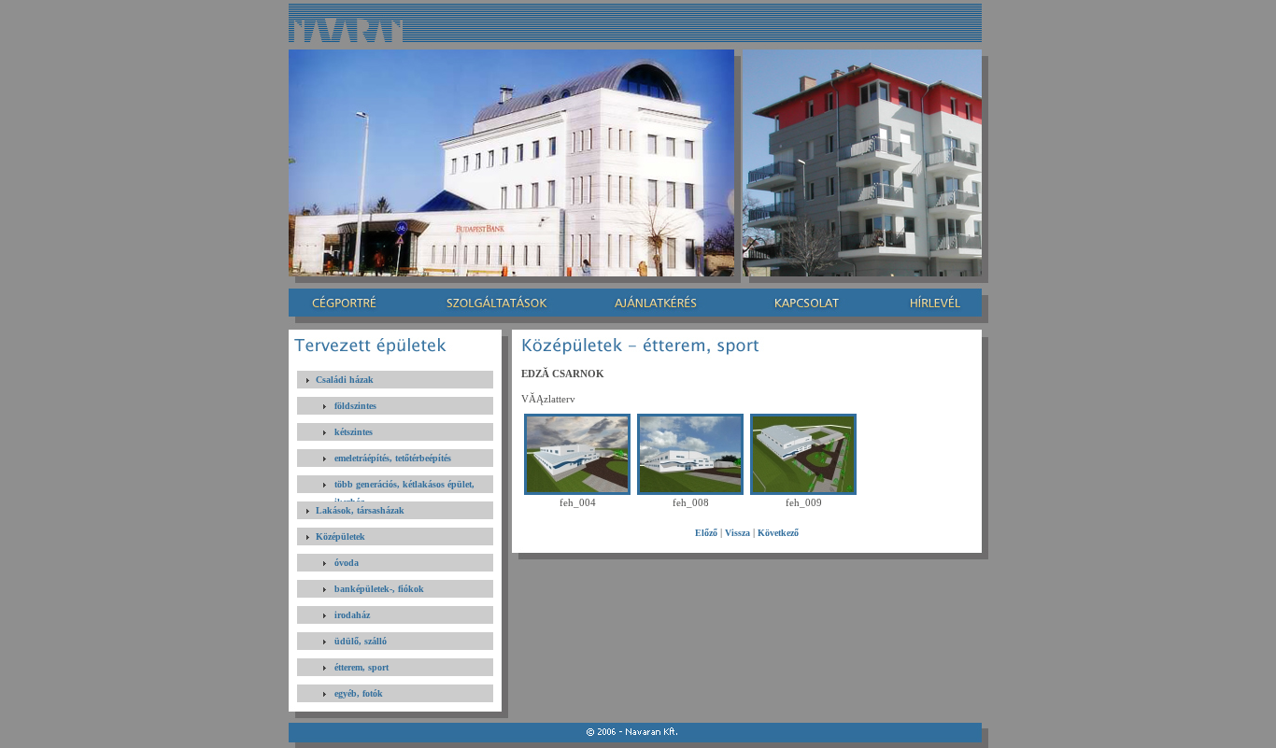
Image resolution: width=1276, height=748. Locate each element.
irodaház (352, 615)
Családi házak (345, 379)
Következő (778, 533)
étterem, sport (361, 667)
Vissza (737, 533)
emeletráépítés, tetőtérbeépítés (392, 458)
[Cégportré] (350, 303)
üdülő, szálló (360, 641)
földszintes (355, 406)
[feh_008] (690, 492)
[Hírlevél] (928, 303)
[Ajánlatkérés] (657, 303)
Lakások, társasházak (360, 510)
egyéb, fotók (358, 693)
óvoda (346, 562)
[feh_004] (577, 492)
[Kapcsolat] (802, 303)
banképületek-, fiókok (379, 589)
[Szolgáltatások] (497, 303)
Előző (706, 533)
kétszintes (353, 432)
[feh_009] (803, 492)
